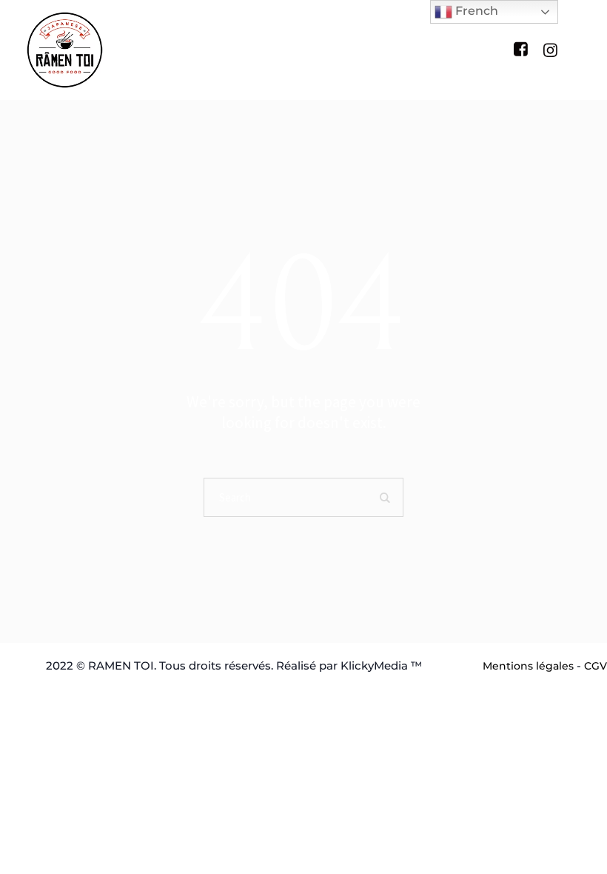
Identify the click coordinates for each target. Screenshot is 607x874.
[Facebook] (520, 49)
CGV (595, 666)
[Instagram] (550, 49)
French (475, 11)
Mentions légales (528, 666)
